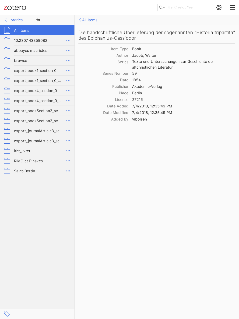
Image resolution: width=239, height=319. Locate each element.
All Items (89, 20)
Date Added (117, 106)
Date (124, 80)
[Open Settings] (219, 7)
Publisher (120, 86)
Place (123, 93)
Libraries (15, 20)
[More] (68, 40)
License (121, 99)
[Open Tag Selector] (7, 314)
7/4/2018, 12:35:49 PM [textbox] (152, 106)
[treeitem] (37, 30)
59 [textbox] (134, 73)
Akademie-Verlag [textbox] (147, 86)
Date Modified (115, 112)
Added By (119, 119)
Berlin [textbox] (137, 93)
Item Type (119, 48)
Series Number (115, 73)
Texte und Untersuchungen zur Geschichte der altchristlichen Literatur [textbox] (173, 64)
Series (123, 62)
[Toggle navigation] (232, 7)
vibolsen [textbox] (139, 119)
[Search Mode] (161, 7)
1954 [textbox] (136, 80)
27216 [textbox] (137, 99)
